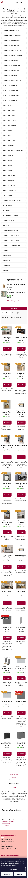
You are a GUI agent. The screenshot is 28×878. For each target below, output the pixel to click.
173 (18, 779)
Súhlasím (19, 874)
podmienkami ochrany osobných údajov (12, 820)
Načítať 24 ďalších (14, 774)
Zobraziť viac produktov (13, 301)
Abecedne (5, 322)
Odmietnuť (7, 874)
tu (15, 865)
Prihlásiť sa (6, 825)
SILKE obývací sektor (6, 844)
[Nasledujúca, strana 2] (14, 779)
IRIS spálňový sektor (6, 839)
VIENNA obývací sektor (7, 841)
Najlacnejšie (15, 313)
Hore (14, 787)
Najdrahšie (5, 317)
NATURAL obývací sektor (7, 846)
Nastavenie (13, 869)
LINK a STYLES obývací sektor (9, 848)
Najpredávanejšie (16, 317)
